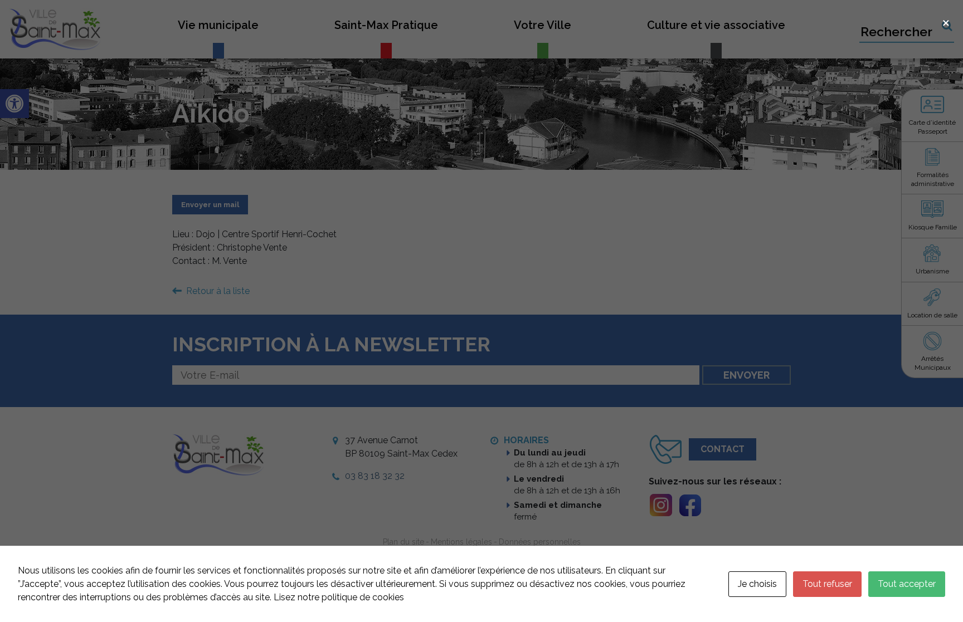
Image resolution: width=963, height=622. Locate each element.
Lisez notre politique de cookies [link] (339, 597)
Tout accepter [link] (907, 584)
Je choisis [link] (757, 584)
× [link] (946, 21)
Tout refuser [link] (827, 584)
